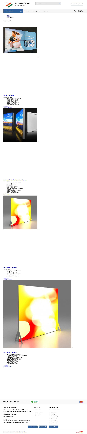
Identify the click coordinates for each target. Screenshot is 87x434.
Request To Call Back (7, 107)
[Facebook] (79, 402)
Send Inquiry (5, 106)
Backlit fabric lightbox (10, 352)
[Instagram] (82, 402)
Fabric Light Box (8, 95)
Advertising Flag (55, 422)
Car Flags (53, 414)
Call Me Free (55, 426)
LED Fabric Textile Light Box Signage (15, 180)
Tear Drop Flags (54, 416)
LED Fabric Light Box (10, 267)
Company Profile (36, 11)
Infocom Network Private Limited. (20, 432)
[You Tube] (81, 402)
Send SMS (43, 426)
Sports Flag (53, 411)
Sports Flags (54, 418)
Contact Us (45, 11)
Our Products (9, 11)
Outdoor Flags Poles (55, 409)
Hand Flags (53, 420)
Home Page (26, 11)
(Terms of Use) (22, 431)
